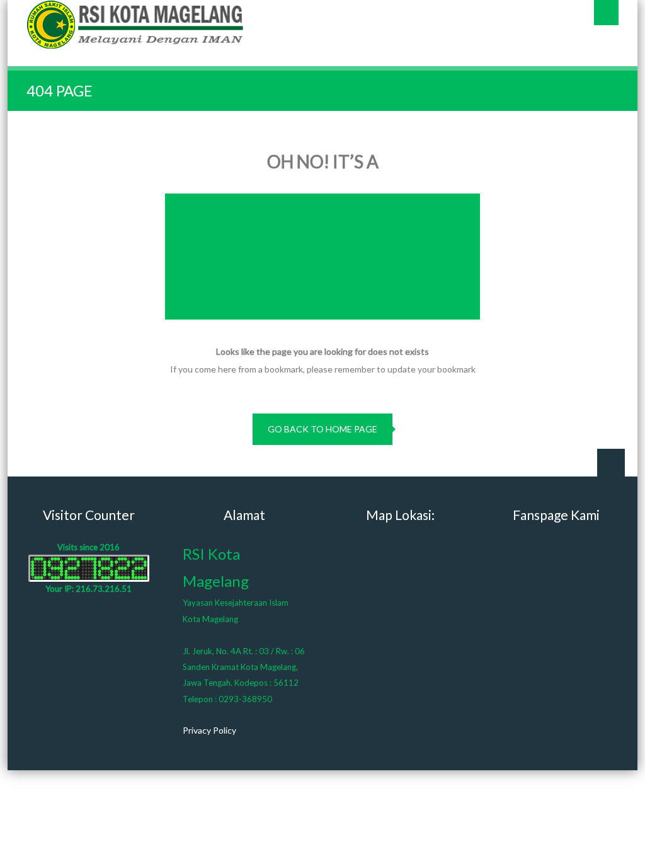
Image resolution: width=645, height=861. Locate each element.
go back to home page (322, 429)
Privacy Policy (209, 730)
